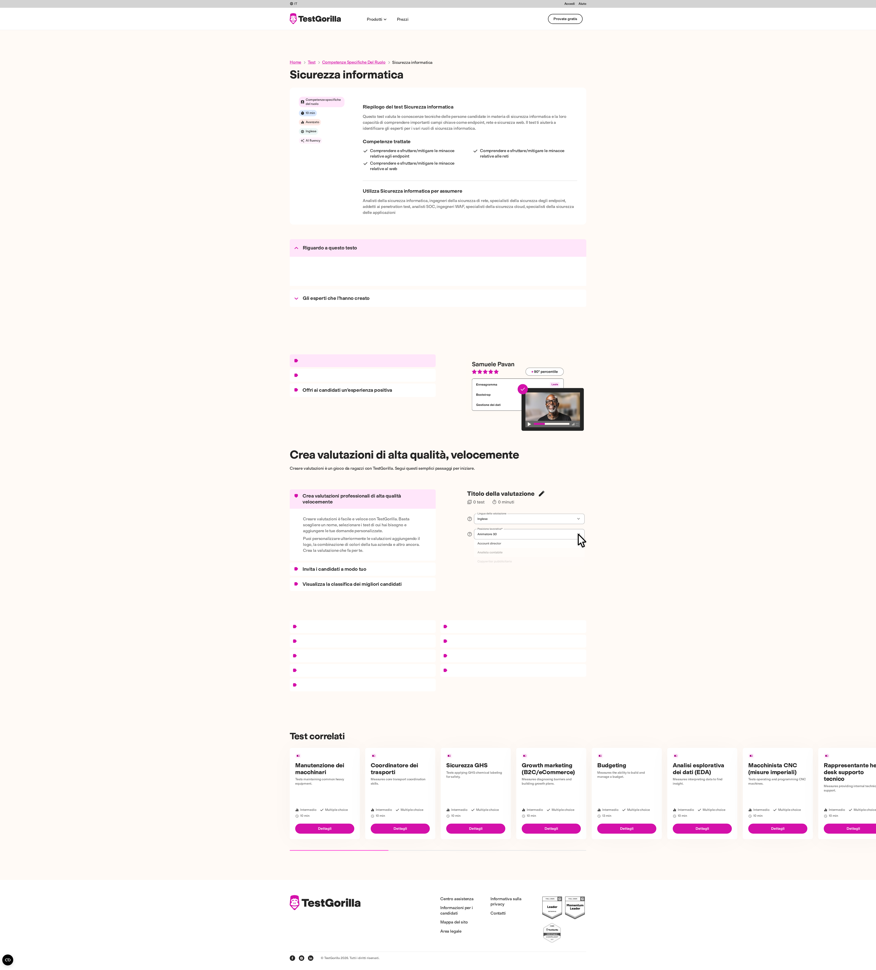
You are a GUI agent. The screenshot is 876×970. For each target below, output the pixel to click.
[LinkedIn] (310, 958)
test (311, 62)
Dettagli (324, 828)
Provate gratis (565, 19)
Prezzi (403, 19)
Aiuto (582, 4)
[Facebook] (292, 958)
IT (295, 4)
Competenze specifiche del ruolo (354, 62)
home (295, 62)
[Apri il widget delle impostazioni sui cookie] (7, 959)
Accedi (569, 4)
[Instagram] (301, 958)
